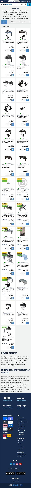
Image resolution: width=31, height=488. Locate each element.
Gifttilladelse (21, 428)
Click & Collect (21, 430)
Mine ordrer (21, 424)
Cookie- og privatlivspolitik (20, 451)
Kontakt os (20, 445)
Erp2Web (20, 449)
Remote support (22, 454)
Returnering (21, 432)
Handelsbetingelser (23, 422)
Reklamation (21, 434)
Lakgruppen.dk (15, 481)
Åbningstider (21, 440)
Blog (19, 443)
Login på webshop (22, 419)
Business (17, 1)
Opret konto (23, 1)
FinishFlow (20, 457)
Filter (4, 22)
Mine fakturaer (21, 426)
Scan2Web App (21, 447)
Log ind (28, 1)
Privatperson (11, 1)
